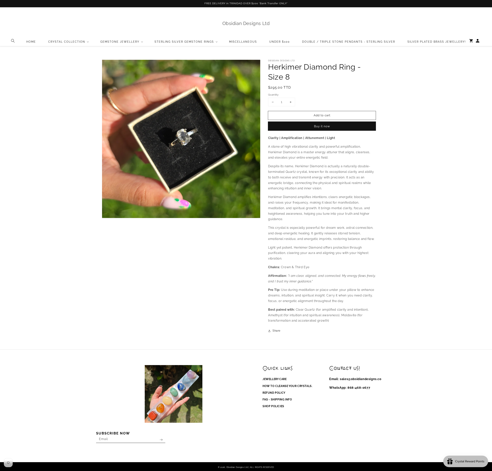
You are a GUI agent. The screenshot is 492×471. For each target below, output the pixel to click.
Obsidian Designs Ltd (237, 467)
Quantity (273, 94)
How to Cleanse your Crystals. (287, 386)
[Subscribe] (161, 440)
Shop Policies (273, 406)
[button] (13, 41)
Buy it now (322, 126)
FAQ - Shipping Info (277, 399)
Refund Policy (274, 392)
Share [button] (276, 330)
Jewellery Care (275, 379)
